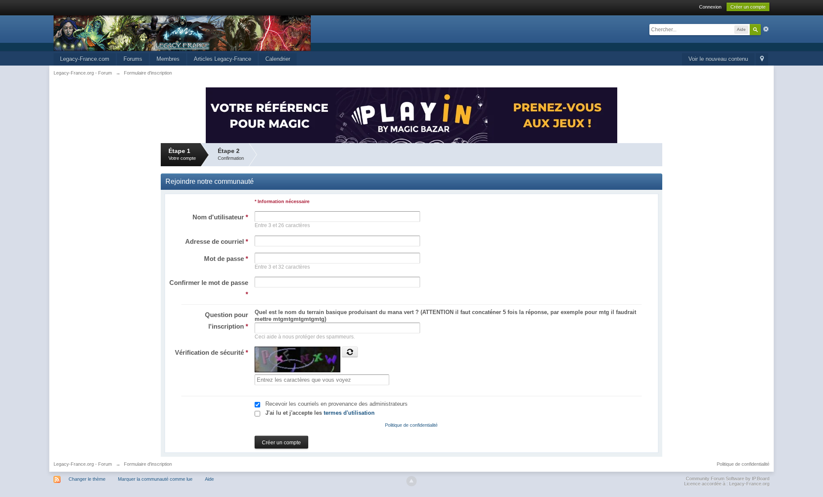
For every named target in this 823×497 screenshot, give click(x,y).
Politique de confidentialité (411, 425)
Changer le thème (87, 479)
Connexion (710, 6)
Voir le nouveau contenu (718, 59)
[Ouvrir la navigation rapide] (762, 59)
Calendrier (277, 59)
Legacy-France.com (84, 59)
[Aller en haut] (411, 481)
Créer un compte (748, 6)
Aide (209, 479)
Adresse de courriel (216, 241)
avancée (766, 29)
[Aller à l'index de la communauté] (182, 33)
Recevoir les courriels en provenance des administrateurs (336, 404)
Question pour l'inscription (226, 320)
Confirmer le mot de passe (208, 288)
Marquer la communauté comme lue (155, 479)
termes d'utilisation (349, 413)
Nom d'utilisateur (220, 217)
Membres (168, 59)
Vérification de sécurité (211, 352)
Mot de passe (226, 258)
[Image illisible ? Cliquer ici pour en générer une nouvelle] (350, 352)
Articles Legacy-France (222, 59)
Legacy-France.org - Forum (83, 464)
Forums (132, 59)
